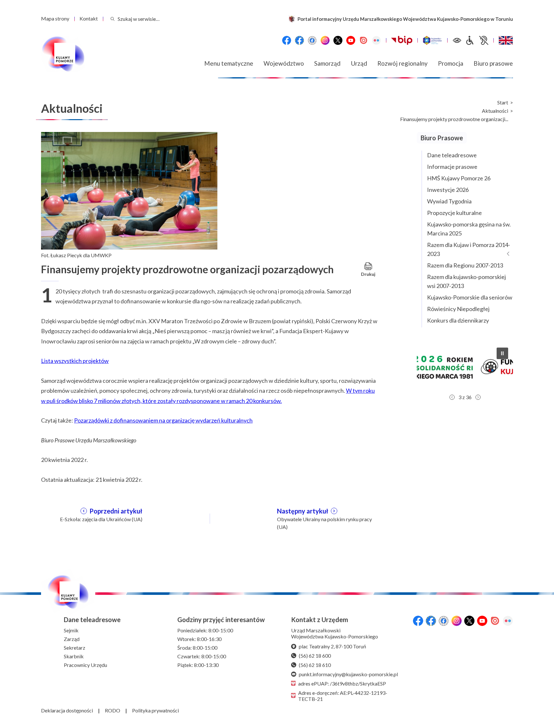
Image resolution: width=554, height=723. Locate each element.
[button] (465, 367)
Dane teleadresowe (452, 155)
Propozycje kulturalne (454, 212)
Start (502, 102)
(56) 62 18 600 (315, 656)
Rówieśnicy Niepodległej (458, 308)
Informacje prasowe (452, 166)
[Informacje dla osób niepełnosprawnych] (476, 40)
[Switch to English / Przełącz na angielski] (506, 40)
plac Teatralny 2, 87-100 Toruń (332, 646)
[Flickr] (376, 40)
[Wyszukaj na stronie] (112, 18)
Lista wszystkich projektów (75, 360)
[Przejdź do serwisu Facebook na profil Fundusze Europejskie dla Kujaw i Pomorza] (299, 40)
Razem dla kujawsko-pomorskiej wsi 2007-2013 (466, 281)
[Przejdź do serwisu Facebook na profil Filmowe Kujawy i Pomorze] (312, 40)
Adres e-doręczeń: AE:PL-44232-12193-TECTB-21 (342, 696)
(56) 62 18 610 (315, 665)
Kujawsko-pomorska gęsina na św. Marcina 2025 (469, 229)
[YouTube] (350, 40)
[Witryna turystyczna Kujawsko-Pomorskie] (432, 40)
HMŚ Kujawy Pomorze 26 (459, 178)
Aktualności (495, 110)
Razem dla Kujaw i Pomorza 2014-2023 (468, 249)
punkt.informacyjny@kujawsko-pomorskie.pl (348, 674)
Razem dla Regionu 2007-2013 (465, 265)
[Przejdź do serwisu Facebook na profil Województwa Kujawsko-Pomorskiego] (286, 40)
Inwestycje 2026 (448, 189)
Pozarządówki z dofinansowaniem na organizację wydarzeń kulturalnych (163, 420)
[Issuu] (363, 40)
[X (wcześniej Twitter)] (337, 40)
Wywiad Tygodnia (449, 201)
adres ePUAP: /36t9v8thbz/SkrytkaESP (342, 683)
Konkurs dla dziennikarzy (458, 320)
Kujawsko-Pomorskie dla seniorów (469, 297)
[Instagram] (325, 40)
